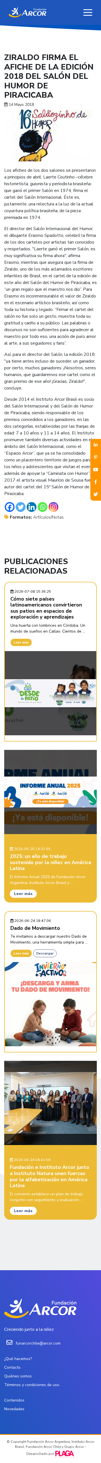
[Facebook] (10, 507)
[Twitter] (21, 507)
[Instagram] (53, 507)
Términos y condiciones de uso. (32, 1385)
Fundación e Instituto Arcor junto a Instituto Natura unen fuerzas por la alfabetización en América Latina (49, 1176)
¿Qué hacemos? (18, 1358)
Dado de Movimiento (35, 928)
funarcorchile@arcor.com (38, 1343)
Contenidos (14, 1400)
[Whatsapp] (42, 507)
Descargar (45, 953)
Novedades (14, 1409)
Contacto (12, 1367)
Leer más (21, 642)
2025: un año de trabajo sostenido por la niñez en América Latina (50, 862)
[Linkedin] (31, 507)
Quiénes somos (18, 1376)
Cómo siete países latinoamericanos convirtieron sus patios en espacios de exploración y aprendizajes (46, 608)
